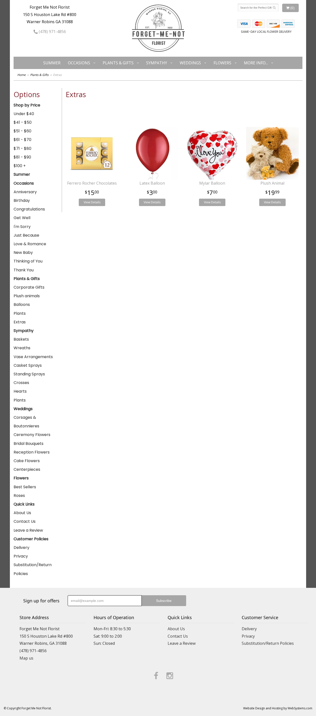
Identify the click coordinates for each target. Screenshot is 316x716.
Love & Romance (30, 244)
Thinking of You (28, 261)
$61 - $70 (22, 139)
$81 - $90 (22, 157)
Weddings (190, 63)
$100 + (20, 166)
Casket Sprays (28, 365)
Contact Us (25, 521)
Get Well (22, 218)
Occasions (79, 63)
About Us (22, 513)
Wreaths (22, 348)
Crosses (21, 382)
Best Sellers (25, 487)
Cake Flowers (27, 461)
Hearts (20, 391)
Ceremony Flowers (32, 434)
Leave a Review (28, 530)
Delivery (21, 547)
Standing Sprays (29, 374)
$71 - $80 (22, 148)
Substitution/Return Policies (33, 569)
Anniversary (25, 192)
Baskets (21, 339)
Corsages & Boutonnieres (26, 422)
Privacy (21, 556)
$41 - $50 (23, 122)
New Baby (23, 252)
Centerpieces (27, 469)
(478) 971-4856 (52, 31)
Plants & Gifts (118, 63)
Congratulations (29, 209)
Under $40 (24, 114)
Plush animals (27, 296)
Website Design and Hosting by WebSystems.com (277, 708)
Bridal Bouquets (28, 443)
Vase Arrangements (33, 357)
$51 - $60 (22, 131)
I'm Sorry (22, 226)
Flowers (222, 63)
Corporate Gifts (29, 287)
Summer (51, 63)
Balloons (22, 304)
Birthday (22, 200)
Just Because (26, 235)
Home (21, 75)
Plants (20, 313)
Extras (20, 322)
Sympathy (156, 63)
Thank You (24, 270)
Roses (19, 495)
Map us (26, 658)
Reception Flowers (32, 452)
